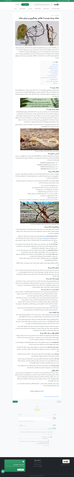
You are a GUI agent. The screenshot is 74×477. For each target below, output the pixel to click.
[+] (33, 421)
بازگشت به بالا (20, 469)
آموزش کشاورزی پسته (55, 396)
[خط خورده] (23, 421)
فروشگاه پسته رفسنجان (37, 466)
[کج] (20, 421)
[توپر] (19, 421)
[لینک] (30, 421)
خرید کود (55, 383)
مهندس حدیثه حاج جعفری (45, 436)
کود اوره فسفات (46, 238)
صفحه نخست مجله (37, 462)
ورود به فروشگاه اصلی (7, 0)
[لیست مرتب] (25, 421)
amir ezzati (44, 438)
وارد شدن (19, 414)
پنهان (54, 62)
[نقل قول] (27, 421)
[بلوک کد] (29, 421)
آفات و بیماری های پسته (48, 396)
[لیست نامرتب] (26, 421)
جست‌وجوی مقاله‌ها (37, 464)
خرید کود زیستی (40, 321)
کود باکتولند (47, 315)
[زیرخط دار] (22, 421)
